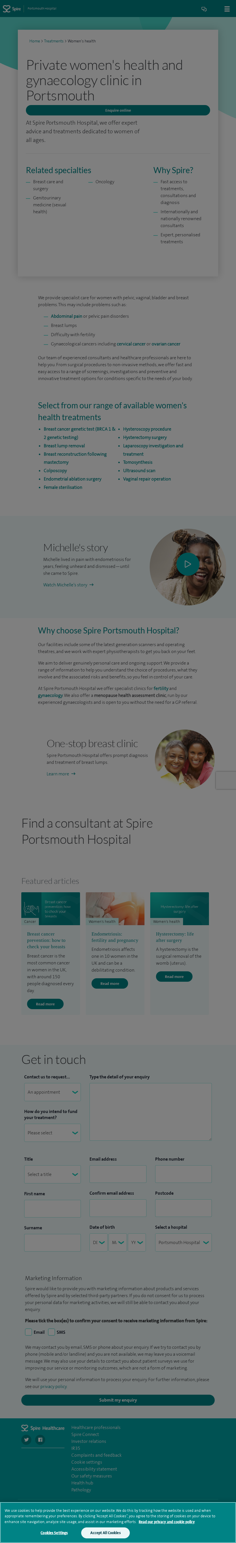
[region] (118, 1522)
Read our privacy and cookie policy (167, 1521)
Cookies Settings (54, 1532)
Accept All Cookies (105, 1532)
